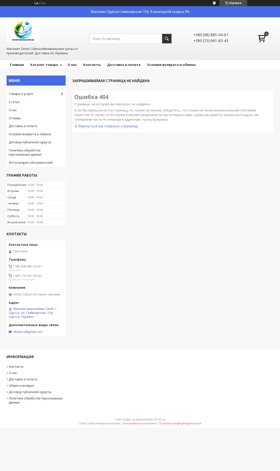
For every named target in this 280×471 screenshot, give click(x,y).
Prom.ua (160, 419)
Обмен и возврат (22, 385)
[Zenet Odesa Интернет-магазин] (23, 31)
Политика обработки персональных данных (25, 152)
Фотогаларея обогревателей (30, 162)
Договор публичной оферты (30, 142)
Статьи (14, 102)
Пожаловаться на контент (139, 423)
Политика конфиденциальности (180, 423)
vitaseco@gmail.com (27, 332)
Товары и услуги (21, 94)
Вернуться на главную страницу (108, 125)
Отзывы (15, 118)
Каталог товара (44, 64)
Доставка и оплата (123, 64)
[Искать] (167, 38)
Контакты (92, 64)
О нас (72, 64)
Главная (17, 64)
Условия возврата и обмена (171, 64)
